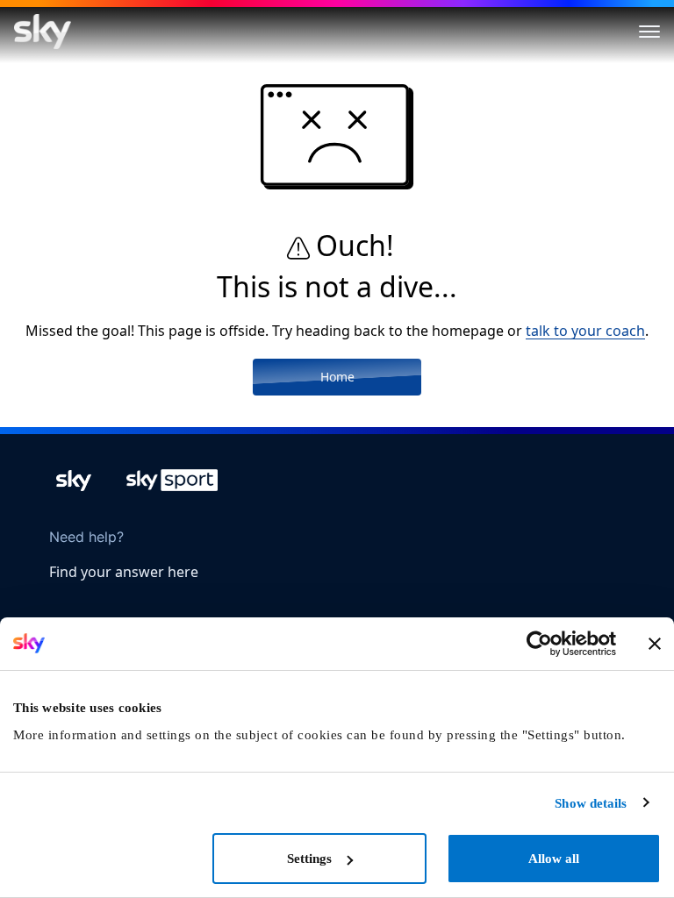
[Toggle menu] (649, 31)
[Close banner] (655, 644)
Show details (591, 803)
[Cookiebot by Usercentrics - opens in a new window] (539, 644)
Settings (309, 859)
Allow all (553, 859)
